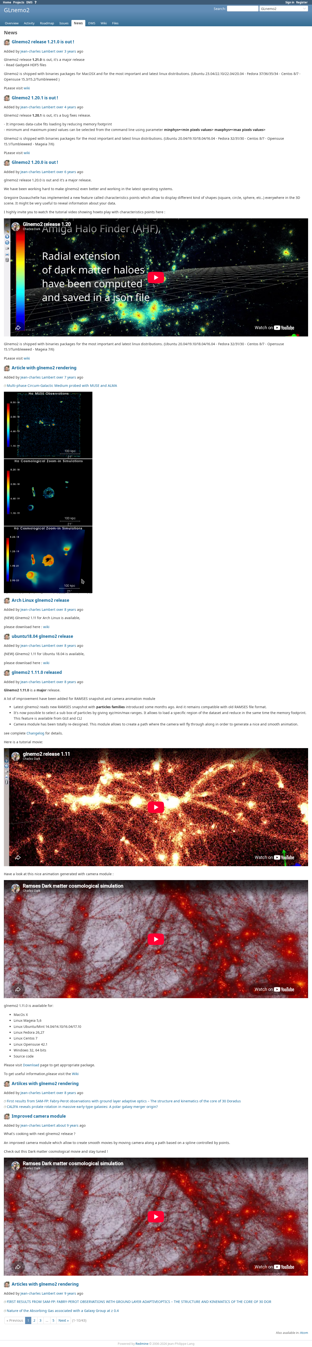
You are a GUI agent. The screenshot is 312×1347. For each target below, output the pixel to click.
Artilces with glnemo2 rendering (45, 1083)
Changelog (35, 733)
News (78, 23)
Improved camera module (39, 1116)
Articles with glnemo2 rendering (45, 1284)
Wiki (104, 23)
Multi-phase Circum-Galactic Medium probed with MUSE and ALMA (62, 385)
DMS (29, 2)
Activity (29, 23)
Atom (304, 1333)
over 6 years (66, 171)
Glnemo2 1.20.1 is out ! (35, 98)
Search (219, 8)
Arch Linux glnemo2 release (40, 600)
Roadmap (47, 23)
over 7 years (66, 377)
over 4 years (66, 107)
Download (31, 1065)
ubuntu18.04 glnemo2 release (42, 636)
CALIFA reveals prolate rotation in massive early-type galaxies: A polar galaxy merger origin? (82, 1106)
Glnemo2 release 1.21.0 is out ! (43, 42)
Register (302, 2)
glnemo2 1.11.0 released (37, 672)
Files (115, 23)
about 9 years (67, 1125)
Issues (63, 23)
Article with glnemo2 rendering (44, 368)
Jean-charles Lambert (37, 51)
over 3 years (66, 51)
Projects (18, 2)
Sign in (289, 2)
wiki (27, 88)
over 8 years (66, 609)
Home (7, 2)
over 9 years (66, 1293)
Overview (12, 23)
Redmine (142, 1344)
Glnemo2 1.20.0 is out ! (35, 162)
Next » (63, 1320)
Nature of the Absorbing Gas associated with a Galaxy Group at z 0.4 (63, 1310)
